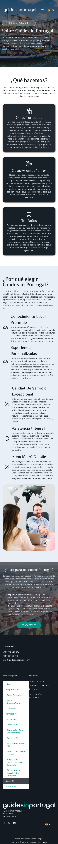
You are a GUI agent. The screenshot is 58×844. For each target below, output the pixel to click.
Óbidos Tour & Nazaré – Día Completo (13, 773)
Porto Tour (12, 719)
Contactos (11, 786)
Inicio (8, 684)
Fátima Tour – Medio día (16, 745)
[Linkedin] (14, 823)
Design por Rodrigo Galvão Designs (29, 839)
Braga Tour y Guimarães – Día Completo (15, 762)
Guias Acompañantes (14, 701)
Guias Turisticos (29, 118)
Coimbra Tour (13, 738)
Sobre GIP (10, 781)
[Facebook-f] (4, 823)
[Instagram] (9, 823)
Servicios (10, 714)
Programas (11, 689)
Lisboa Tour (12, 724)
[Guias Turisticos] (29, 111)
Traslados (11, 708)
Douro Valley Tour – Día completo (16, 731)
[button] (42, 10)
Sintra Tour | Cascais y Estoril (16, 753)
